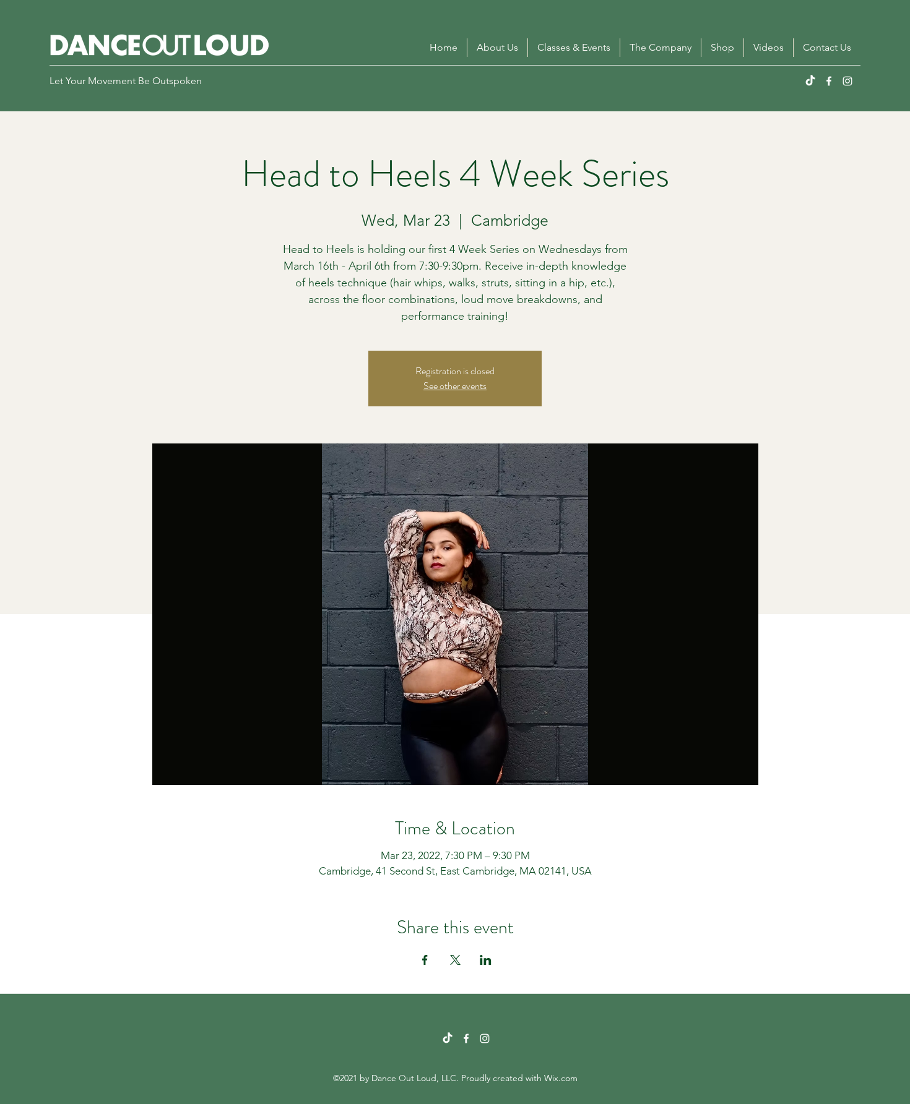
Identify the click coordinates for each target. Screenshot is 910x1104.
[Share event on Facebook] (425, 960)
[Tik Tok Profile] (447, 1038)
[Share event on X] (455, 960)
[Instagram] (847, 81)
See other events (455, 386)
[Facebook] (829, 81)
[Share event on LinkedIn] (486, 960)
